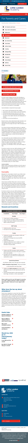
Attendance (7, 35)
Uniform (7, 63)
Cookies (22, 427)
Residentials (7, 55)
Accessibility (17, 427)
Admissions (7, 33)
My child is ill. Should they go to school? (6, 345)
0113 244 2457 (6, 1)
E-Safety (7, 49)
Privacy (5, 429)
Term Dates (4, 4)
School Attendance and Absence (6, 328)
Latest (5, 415)
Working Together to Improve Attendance (6, 315)
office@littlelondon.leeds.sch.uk (18, 1)
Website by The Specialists (6, 430)
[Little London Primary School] (14, 9)
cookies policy (20, 438)
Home (7, 23)
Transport (7, 57)
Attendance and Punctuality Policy (12, 87)
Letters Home (8, 46)
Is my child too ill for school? (6, 341)
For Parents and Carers (12, 23)
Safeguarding (12, 4)
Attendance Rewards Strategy (11, 91)
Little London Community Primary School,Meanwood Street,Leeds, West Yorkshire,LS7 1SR (12, 399)
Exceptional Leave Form (9, 94)
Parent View (7, 65)
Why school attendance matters (6, 324)
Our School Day (8, 41)
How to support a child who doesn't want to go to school (6, 320)
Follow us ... (6, 407)
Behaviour (7, 38)
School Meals (8, 60)
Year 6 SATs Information (10, 30)
